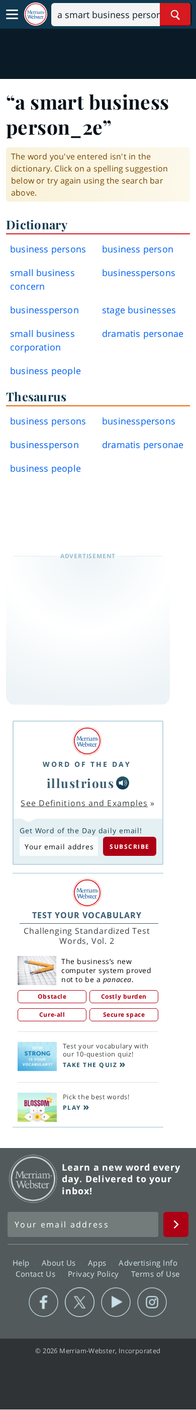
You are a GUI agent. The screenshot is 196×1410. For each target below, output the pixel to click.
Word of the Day (87, 764)
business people (45, 371)
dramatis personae (142, 333)
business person (137, 249)
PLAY (72, 1107)
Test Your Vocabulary (87, 915)
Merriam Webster (33, 1179)
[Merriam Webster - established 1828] (35, 14)
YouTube (116, 1302)
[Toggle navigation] (12, 14)
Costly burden (124, 996)
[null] (122, 782)
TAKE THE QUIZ (90, 1065)
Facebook (43, 1302)
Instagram (152, 1302)
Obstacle (52, 996)
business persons (48, 249)
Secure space (124, 1014)
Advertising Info (149, 1263)
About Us (60, 1263)
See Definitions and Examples (84, 803)
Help (22, 1263)
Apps (98, 1263)
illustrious (81, 783)
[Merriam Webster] (87, 741)
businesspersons (138, 273)
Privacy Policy (95, 1274)
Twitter (79, 1302)
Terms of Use (155, 1274)
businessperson (44, 310)
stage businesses (139, 310)
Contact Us (37, 1274)
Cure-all (52, 1014)
